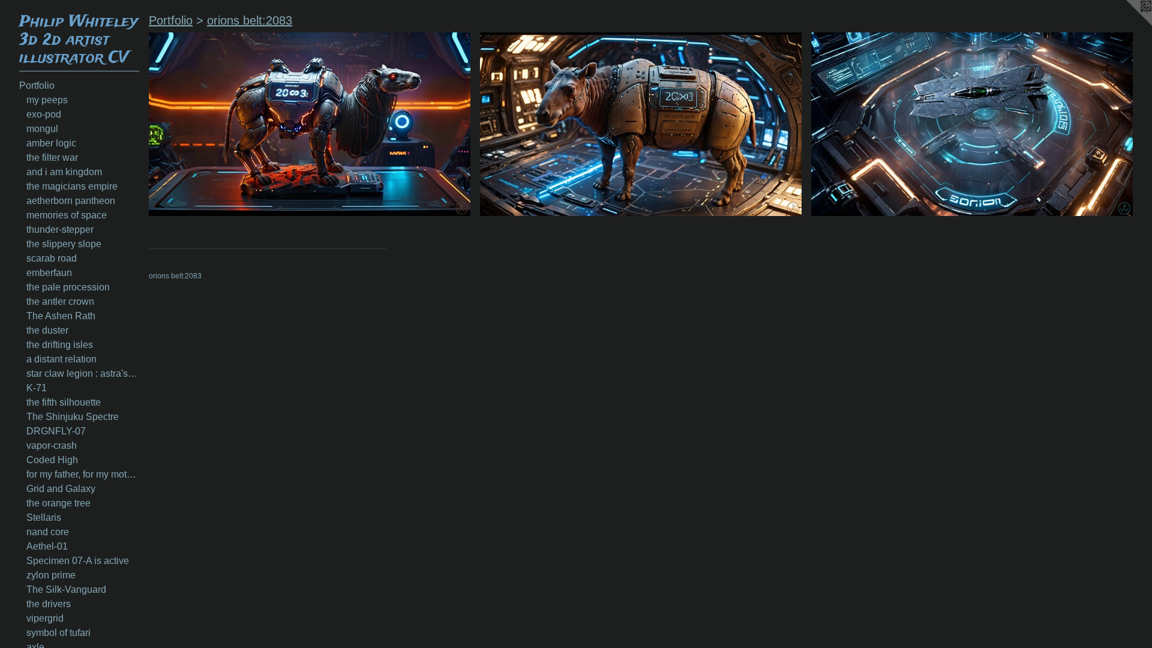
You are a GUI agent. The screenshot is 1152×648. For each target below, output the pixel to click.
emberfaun (49, 273)
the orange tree (58, 503)
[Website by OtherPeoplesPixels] (1128, 24)
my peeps (47, 100)
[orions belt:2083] (309, 124)
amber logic (51, 143)
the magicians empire (72, 186)
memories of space (66, 215)
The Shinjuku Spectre (72, 417)
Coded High (52, 460)
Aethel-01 (47, 546)
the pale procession (68, 287)
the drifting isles (59, 345)
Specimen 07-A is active (77, 561)
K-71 (36, 388)
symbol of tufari (58, 633)
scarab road (51, 258)
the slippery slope (63, 244)
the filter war (52, 157)
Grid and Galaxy (60, 489)
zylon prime (51, 575)
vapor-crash (51, 445)
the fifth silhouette (63, 402)
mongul (42, 129)
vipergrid (45, 618)
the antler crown (60, 301)
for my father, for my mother (82, 474)
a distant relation (61, 359)
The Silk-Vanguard (66, 589)
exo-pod (43, 114)
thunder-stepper (60, 229)
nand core (47, 532)
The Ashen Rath (60, 316)
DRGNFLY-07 (56, 431)
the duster (47, 330)
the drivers (48, 604)
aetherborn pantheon (70, 201)
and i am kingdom (64, 172)
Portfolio (37, 85)
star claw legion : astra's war (82, 373)
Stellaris (43, 517)
